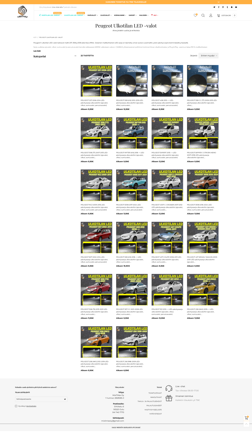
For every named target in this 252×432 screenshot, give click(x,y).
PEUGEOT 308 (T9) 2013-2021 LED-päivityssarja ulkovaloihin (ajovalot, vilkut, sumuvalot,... (94, 311)
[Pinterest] (223, 7)
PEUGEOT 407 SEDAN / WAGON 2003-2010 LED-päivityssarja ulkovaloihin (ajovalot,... (202, 259)
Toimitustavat (155, 393)
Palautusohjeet (154, 406)
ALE (155, 15)
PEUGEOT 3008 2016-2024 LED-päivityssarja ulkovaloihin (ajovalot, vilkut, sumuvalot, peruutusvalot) (200, 207)
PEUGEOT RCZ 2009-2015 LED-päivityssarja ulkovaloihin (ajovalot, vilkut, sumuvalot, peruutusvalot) (94, 207)
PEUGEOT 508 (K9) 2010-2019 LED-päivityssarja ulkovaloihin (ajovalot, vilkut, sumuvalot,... (129, 102)
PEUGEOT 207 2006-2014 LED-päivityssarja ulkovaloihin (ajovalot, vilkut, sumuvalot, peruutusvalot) (94, 102)
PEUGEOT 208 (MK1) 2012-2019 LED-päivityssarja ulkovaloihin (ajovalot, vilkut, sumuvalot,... (95, 364)
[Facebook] (219, 7)
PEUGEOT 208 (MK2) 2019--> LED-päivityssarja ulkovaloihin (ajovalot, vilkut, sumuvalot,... (200, 311)
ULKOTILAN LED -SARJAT (74, 15)
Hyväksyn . (27, 406)
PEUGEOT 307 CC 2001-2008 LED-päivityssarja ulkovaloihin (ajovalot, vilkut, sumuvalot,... (129, 311)
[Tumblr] (227, 7)
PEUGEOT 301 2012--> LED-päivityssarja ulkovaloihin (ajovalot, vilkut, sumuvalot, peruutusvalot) (167, 311)
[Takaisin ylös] (246, 424)
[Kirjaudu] (210, 15)
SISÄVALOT (92, 15)
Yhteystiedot (155, 414)
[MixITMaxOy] (22, 12)
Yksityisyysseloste (153, 410)
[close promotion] (218, 2)
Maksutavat (156, 397)
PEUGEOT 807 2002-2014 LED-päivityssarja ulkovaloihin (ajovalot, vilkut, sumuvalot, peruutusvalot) (94, 259)
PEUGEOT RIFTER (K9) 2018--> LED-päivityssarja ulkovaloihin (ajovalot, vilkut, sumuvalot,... (130, 155)
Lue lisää (37, 51)
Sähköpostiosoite (23, 399)
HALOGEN (143, 15)
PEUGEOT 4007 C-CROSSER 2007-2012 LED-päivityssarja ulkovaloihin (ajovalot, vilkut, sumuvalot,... (167, 207)
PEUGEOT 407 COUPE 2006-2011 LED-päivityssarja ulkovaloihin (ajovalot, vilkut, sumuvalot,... (167, 259)
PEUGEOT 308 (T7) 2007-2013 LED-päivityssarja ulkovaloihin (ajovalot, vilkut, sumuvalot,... (94, 155)
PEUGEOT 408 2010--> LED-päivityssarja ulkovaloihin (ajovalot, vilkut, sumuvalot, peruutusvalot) (165, 102)
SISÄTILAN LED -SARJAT (51, 15)
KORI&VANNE (119, 15)
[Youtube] (236, 7)
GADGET (132, 15)
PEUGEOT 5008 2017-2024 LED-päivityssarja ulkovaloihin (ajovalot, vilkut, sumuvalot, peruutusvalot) (129, 207)
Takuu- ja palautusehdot (150, 401)
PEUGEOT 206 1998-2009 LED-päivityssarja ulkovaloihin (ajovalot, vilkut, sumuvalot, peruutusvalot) (129, 364)
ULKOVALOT (105, 15)
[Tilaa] (65, 399)
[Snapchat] (232, 7)
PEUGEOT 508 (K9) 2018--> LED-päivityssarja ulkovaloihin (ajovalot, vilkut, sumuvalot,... (129, 259)
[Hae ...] (203, 15)
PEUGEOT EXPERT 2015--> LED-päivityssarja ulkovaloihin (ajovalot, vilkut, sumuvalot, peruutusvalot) (165, 155)
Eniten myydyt (208, 55)
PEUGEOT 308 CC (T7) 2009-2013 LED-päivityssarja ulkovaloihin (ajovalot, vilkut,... (202, 102)
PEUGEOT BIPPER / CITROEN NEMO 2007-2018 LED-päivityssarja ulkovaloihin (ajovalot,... (201, 155)
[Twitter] (214, 7)
